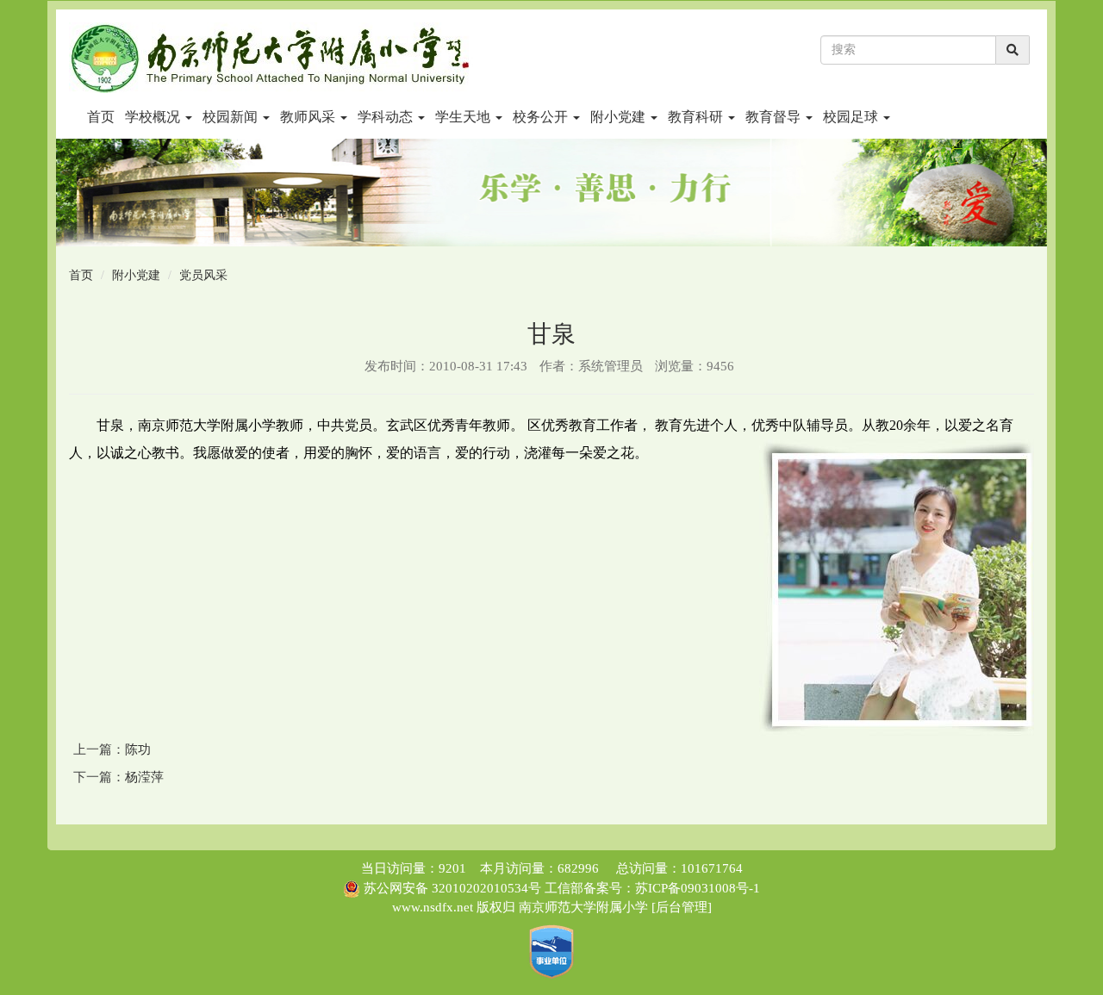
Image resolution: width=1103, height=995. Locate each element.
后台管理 (681, 907)
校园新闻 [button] (232, 116)
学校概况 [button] (154, 116)
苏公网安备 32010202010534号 (452, 888)
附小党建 (136, 275)
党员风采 (203, 275)
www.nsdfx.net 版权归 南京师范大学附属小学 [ (524, 907)
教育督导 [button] (774, 116)
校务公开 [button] (542, 116)
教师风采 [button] (309, 116)
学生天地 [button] (464, 116)
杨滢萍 (144, 777)
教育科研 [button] (697, 116)
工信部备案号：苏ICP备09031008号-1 (650, 888)
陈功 (138, 749)
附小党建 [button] (619, 116)
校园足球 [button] (852, 116)
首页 (101, 116)
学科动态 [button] (387, 116)
